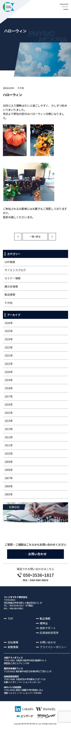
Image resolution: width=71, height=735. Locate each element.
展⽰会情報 (11, 286)
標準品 (44, 623)
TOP (10, 618)
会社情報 (13, 642)
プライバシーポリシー (53, 647)
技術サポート (48, 628)
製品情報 (10, 294)
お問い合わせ (37, 554)
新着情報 (13, 647)
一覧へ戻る (35, 236)
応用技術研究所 (49, 633)
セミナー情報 (13, 278)
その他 (20, 88)
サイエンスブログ (15, 270)
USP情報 (10, 262)
